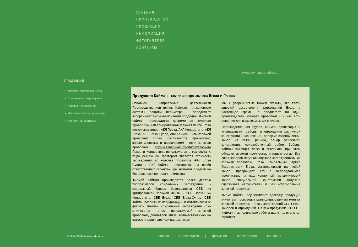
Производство (152, 19)
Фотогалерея (150, 41)
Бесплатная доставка (82, 120)
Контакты (147, 48)
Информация (150, 33)
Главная (145, 12)
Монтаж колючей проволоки (86, 113)
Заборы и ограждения (82, 105)
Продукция (148, 26)
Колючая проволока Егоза (85, 90)
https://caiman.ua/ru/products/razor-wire (183, 147)
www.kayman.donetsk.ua (260, 73)
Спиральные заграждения (85, 98)
